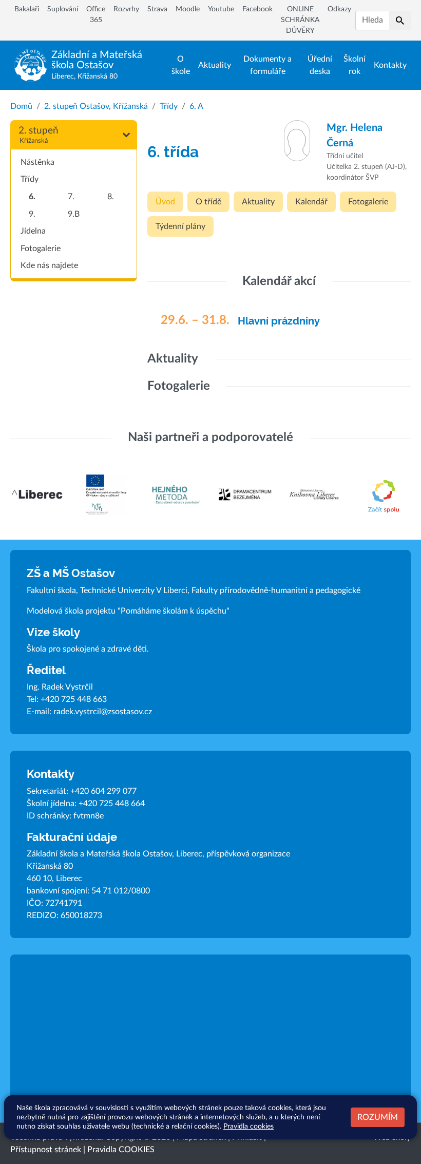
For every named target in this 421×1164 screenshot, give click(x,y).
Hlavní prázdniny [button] (279, 321)
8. (110, 197)
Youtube (221, 9)
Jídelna (33, 231)
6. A (196, 106)
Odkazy (339, 9)
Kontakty (390, 65)
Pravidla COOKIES (121, 1150)
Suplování (62, 9)
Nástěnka (37, 162)
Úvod (165, 202)
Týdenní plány (180, 226)
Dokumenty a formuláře (267, 65)
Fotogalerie (41, 248)
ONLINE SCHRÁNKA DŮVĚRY (300, 20)
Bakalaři (26, 9)
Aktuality (214, 65)
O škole (180, 65)
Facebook (257, 9)
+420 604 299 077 (103, 791)
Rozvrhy (126, 9)
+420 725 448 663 (74, 699)
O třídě (208, 202)
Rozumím (377, 1117)
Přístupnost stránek (45, 1150)
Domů (21, 106)
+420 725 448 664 (112, 803)
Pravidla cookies (248, 1126)
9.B (74, 214)
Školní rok (354, 65)
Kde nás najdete (49, 265)
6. (32, 197)
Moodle (188, 9)
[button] (400, 20)
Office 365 (95, 15)
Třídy (169, 106)
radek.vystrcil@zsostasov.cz (102, 712)
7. (71, 197)
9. (32, 214)
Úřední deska (320, 65)
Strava (157, 9)
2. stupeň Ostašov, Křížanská (96, 106)
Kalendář (311, 202)
